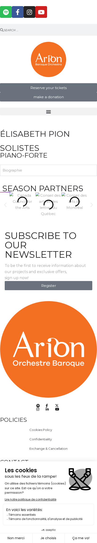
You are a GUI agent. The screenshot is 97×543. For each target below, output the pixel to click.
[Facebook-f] (18, 12)
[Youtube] (41, 12)
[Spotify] (6, 12)
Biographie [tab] (12, 170)
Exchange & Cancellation (48, 448)
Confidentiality (40, 439)
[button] (48, 111)
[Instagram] (29, 12)
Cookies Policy (40, 430)
